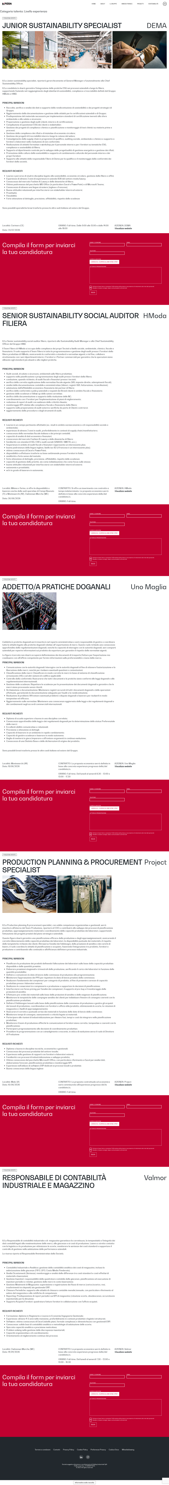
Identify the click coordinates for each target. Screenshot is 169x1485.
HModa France (126, 4)
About (102, 4)
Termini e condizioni (42, 1450)
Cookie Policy (82, 1450)
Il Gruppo (113, 4)
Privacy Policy (68, 1450)
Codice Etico (114, 1450)
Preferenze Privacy (98, 1450)
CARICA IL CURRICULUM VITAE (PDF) (104, 262)
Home (94, 4)
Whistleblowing (128, 1450)
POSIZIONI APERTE (9, 18)
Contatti (56, 1450)
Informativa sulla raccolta (84, 1483)
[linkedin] (81, 1458)
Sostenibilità (153, 4)
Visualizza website (123, 228)
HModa (7, 4)
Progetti (140, 4)
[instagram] (88, 1458)
